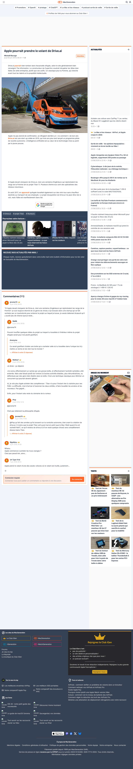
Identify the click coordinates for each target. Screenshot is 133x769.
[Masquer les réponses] (5, 378)
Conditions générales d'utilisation (35, 745)
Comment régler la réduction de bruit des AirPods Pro (89, 697)
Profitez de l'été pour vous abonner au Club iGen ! (68, 13)
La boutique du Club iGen (12, 657)
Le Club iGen (12, 638)
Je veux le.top (7, 652)
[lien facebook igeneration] (71, 733)
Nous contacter (120, 745)
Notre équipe (93, 745)
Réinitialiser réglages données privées (66, 754)
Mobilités (80, 56)
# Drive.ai (7, 214)
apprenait (26, 192)
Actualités (96, 49)
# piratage (42, 7)
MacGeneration (44, 638)
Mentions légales (13, 745)
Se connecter (77, 479)
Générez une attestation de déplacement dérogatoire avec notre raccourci (97, 700)
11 (23, 58)
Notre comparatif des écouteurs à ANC (49, 690)
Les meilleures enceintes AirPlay (17, 686)
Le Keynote (6, 654)
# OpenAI (32, 7)
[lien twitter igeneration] (75, 733)
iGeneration (11, 644)
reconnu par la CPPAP (49, 752)
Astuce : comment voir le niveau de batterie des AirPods (90, 695)
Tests (93, 471)
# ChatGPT (53, 7)
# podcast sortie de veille (92, 7)
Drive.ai (11, 138)
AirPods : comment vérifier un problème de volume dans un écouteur (95, 685)
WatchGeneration (45, 644)
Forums (4, 649)
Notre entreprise (106, 745)
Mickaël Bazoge (10, 56)
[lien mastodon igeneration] (67, 733)
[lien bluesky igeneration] (79, 733)
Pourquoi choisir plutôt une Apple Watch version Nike (88, 692)
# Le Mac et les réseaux (69, 7)
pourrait (17, 66)
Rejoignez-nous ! (99, 672)
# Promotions (20, 7)
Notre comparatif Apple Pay (15, 690)
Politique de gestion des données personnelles (68, 745)
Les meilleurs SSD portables (47, 686)
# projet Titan (18, 214)
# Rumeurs (30, 214)
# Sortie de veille (111, 7)
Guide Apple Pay (74, 690)
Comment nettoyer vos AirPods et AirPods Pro (86, 687)
